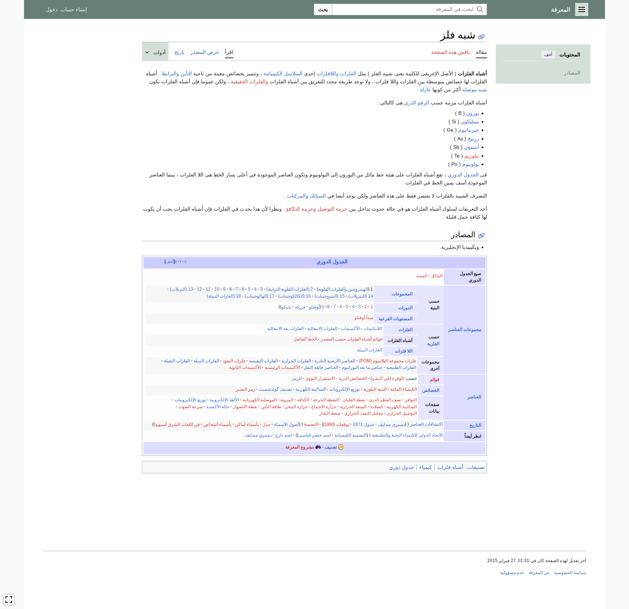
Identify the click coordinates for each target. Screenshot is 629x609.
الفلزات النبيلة (206, 360)
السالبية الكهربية (311, 389)
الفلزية (433, 343)
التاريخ (475, 425)
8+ (327, 306)
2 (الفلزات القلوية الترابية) (289, 289)
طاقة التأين (271, 406)
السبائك (318, 196)
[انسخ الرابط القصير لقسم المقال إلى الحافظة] (481, 235)
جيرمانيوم (468, 130)
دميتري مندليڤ (391, 424)
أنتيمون (471, 147)
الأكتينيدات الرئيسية (282, 367)
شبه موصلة (474, 89)
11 (208, 289)
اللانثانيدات (372, 328)
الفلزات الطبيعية (401, 367)
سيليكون (470, 121)
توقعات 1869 (337, 424)
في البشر (380, 378)
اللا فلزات (403, 351)
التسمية (311, 424)
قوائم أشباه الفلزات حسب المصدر (351, 339)
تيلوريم (471, 156)
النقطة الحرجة (326, 399)
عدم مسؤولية (512, 572)
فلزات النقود (234, 360)
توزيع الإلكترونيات (190, 399)
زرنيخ (473, 139)
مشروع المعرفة (299, 447)
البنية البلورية (375, 389)
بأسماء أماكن (247, 424)
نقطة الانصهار (245, 406)
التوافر (411, 399)
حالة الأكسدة (217, 406)
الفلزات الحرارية (296, 360)
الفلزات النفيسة (263, 360)
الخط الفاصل (305, 339)
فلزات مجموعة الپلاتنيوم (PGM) (387, 360)
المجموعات (402, 293)
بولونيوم (470, 164)
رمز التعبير (245, 389)
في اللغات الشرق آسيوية (177, 424)
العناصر (474, 396)
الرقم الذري (416, 103)
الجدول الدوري (463, 175)
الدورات (405, 307)
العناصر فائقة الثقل (321, 367)
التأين (186, 73)
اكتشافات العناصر (426, 424)
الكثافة (303, 399)
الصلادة (376, 406)
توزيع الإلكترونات (344, 389)
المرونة (286, 399)
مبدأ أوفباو (364, 317)
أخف (548, 54)
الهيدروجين (358, 289)
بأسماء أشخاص (217, 424)
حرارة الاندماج (323, 406)
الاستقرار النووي (320, 378)
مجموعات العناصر (464, 329)
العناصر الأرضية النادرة (334, 360)
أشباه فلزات (450, 467)
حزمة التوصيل (332, 209)
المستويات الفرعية (395, 318)
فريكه (300, 306)
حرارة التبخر (296, 406)
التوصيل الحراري (402, 413)
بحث (323, 9)
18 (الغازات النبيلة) (224, 296)
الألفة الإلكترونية (224, 399)
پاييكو (286, 306)
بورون (472, 113)
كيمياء (425, 467)
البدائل (437, 275)
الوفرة (398, 378)
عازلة (425, 89)
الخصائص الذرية (353, 378)
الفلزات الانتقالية (322, 328)
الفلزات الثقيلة (177, 360)
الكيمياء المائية (403, 389)
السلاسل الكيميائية (283, 73)
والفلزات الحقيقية (249, 81)
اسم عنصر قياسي (314, 435)
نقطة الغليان (354, 399)
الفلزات (348, 73)
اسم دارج (283, 435)
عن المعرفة (539, 572)
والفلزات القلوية (332, 289)
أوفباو (314, 306)
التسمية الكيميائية (351, 435)
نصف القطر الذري (385, 399)
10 (216, 289)
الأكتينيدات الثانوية (245, 367)
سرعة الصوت (190, 406)
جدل (266, 424)
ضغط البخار (330, 413)
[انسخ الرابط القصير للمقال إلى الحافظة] (481, 37)
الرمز (297, 378)
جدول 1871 (363, 424)
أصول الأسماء (286, 424)
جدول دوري (401, 467)
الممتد (421, 275)
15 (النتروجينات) (329, 296)
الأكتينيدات (350, 328)
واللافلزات (328, 73)
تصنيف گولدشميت (275, 389)
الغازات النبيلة (369, 350)
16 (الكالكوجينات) (294, 296)
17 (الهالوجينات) (259, 296)
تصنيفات (476, 467)
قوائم (434, 379)
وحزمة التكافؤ (301, 209)
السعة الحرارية (353, 406)
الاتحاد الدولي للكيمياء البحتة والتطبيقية (407, 435)
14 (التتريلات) (360, 296)
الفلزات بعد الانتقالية (285, 328)
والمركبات (297, 196)
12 (199, 289)
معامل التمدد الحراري (363, 413)
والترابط (170, 73)
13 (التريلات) (181, 289)
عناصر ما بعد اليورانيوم (362, 367)
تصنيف (331, 447)
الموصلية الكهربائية (259, 399)
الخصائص (430, 390)
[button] (581, 9)
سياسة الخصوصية (570, 572)
